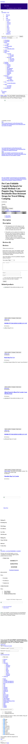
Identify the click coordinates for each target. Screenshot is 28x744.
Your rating (5, 260)
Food (5, 52)
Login (2, 653)
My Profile (5, 578)
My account (5, 694)
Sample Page (6, 702)
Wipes (8, 74)
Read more (6, 388)
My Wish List (5, 580)
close (8, 742)
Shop (4, 660)
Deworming (9, 77)
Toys (5, 81)
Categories (5, 663)
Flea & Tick (6, 51)
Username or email (5, 648)
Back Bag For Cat (9, 357)
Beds (8, 43)
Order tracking (6, 698)
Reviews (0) (8, 217)
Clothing (8, 675)
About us (5, 659)
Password (3, 650)
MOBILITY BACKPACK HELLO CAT (15, 323)
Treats (5, 84)
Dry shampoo (10, 68)
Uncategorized (7, 88)
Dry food (12, 54)
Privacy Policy (6, 699)
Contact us (5, 676)
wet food (12, 56)
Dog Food (9, 57)
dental (8, 67)
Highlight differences (9, 713)
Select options (7, 471)
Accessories (6, 41)
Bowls (5, 42)
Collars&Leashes (10, 48)
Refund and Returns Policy (10, 593)
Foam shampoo (10, 70)
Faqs (4, 661)
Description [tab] (7, 220)
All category (7, 40)
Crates (5, 50)
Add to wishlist (5, 208)
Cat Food (9, 53)
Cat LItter (6, 45)
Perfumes (9, 72)
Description (7, 215)
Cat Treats (9, 85)
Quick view (18, 318)
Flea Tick (8, 674)
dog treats (9, 86)
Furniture (6, 62)
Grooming (6, 63)
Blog (4, 683)
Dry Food (12, 58)
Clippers (9, 65)
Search (21, 36)
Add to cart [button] (6, 319)
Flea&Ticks (9, 69)
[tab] (15, 215)
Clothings (6, 47)
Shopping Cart (6, 582)
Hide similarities (8, 712)
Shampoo (9, 73)
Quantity (3, 204)
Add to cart (4, 207)
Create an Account (8, 645)
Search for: (4, 36)
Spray (11, 79)
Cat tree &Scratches (11, 83)
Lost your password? (5, 654)
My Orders (5, 697)
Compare (11, 208)
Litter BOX (9, 46)
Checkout (5, 687)
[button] (5, 507)
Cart (4, 684)
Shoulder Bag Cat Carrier (11, 476)
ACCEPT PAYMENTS (8, 681)
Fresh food (12, 59)
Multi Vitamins (10, 80)
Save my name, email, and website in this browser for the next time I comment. (12, 278)
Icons (4, 693)
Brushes (8, 64)
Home (2, 95)
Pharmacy (6, 75)
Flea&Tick (9, 78)
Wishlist (5, 705)
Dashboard (5, 691)
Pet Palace (3, 1)
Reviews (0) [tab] (7, 242)
